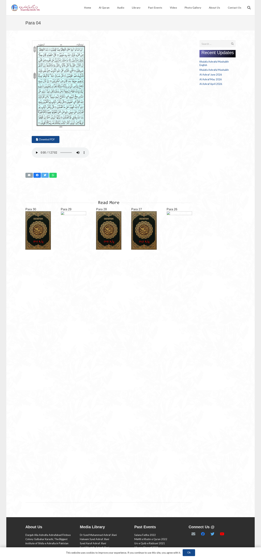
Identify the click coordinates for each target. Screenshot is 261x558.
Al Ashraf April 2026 (210, 83)
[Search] (249, 7)
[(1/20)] (60, 129)
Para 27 (136, 209)
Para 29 (66, 209)
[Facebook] (203, 534)
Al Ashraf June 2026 (210, 74)
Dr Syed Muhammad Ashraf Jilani (98, 534)
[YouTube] (222, 534)
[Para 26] (179, 354)
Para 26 (172, 209)
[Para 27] (144, 230)
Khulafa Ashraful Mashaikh (214, 69)
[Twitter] (212, 534)
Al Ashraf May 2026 (210, 79)
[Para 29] (73, 354)
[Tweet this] (45, 175)
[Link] (25, 7)
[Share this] (37, 175)
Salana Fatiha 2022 (145, 534)
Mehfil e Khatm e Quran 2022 (150, 539)
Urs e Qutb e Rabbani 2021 (149, 543)
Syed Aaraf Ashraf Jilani (93, 543)
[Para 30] (38, 230)
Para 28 (101, 209)
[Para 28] (109, 230)
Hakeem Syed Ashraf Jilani (94, 539)
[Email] (193, 534)
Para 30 (30, 209)
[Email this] (29, 175)
